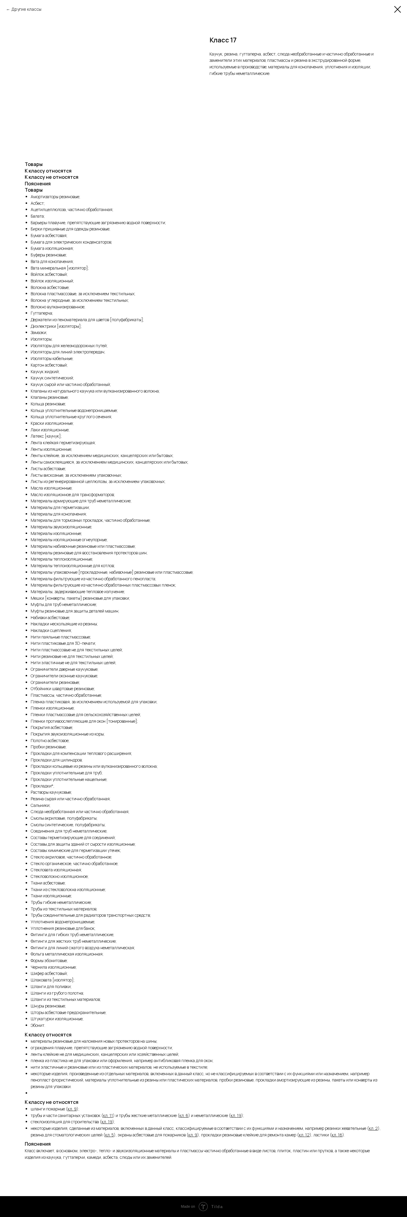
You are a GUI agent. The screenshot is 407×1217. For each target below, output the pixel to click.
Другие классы (26, 9)
